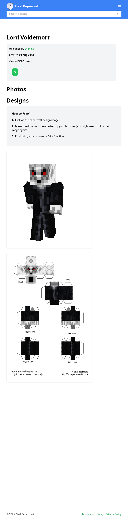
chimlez (29, 48)
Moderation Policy (93, 514)
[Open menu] (119, 6)
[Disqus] (64, 441)
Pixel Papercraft (27, 6)
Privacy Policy (113, 514)
